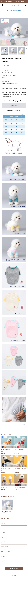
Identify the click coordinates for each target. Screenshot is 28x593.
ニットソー (3, 556)
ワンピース (3, 532)
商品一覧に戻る (14, 568)
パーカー (3, 527)
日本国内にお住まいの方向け (14, 110)
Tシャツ (3, 523)
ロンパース (4, 561)
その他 (3, 537)
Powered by (12, 578)
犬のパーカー (4, 542)
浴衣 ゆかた (4, 546)
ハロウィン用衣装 (5, 551)
